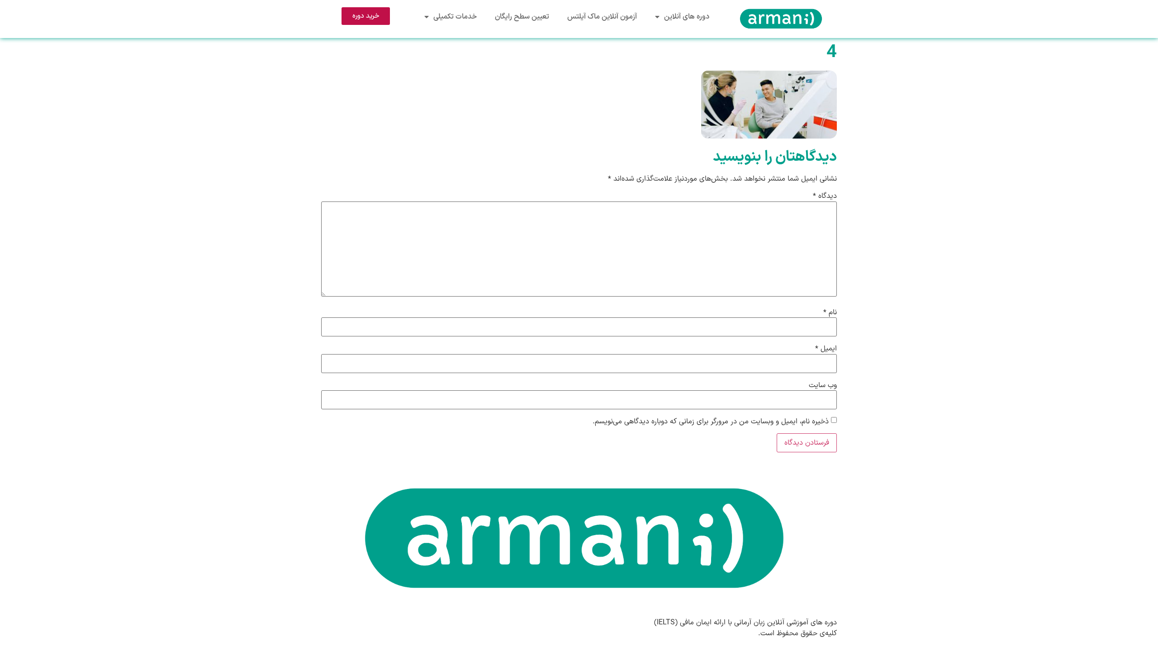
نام (830, 312)
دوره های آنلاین (686, 16)
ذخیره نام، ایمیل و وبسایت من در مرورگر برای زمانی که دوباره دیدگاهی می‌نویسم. (711, 421)
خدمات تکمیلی (455, 16)
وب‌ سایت (823, 385)
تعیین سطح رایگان (522, 16)
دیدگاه (825, 196)
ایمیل (826, 348)
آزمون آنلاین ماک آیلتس (602, 16)
